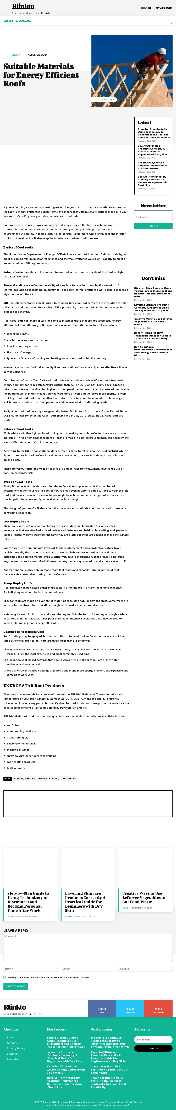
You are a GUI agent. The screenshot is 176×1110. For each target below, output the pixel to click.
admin (16, 54)
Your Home (69, 778)
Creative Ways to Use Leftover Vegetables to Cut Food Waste (153, 165)
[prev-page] (35, 25)
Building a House (24, 778)
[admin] (7, 55)
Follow (130, 1001)
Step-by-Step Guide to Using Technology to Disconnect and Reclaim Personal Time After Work (154, 133)
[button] (146, 8)
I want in (153, 225)
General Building (48, 778)
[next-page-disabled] (171, 25)
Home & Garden (104, 99)
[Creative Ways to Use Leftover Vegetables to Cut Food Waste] (145, 868)
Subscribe (158, 1001)
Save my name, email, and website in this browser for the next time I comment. (49, 977)
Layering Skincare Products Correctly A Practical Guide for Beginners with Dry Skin (152, 150)
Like (102, 1001)
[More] (121, 120)
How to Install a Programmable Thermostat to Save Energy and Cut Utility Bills (153, 351)
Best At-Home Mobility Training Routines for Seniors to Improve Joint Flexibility (153, 181)
